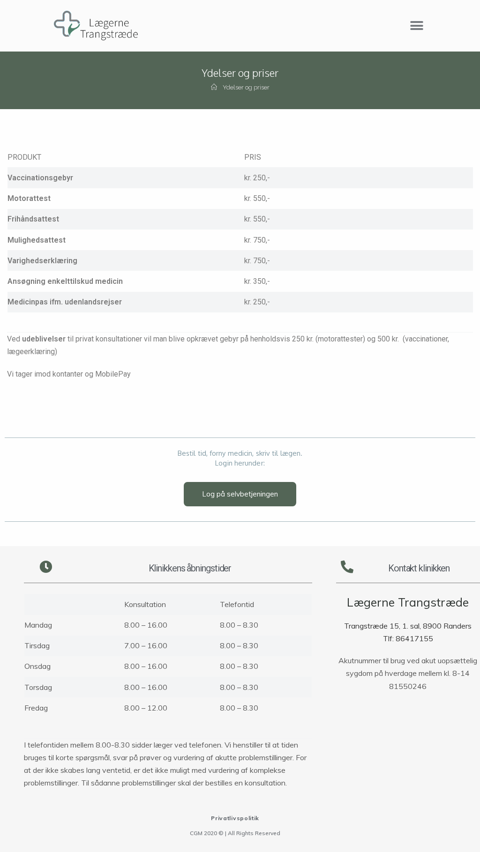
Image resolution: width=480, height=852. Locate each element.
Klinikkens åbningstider (190, 568)
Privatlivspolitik (235, 818)
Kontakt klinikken (419, 568)
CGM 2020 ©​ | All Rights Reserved (235, 833)
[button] (417, 26)
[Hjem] (214, 87)
